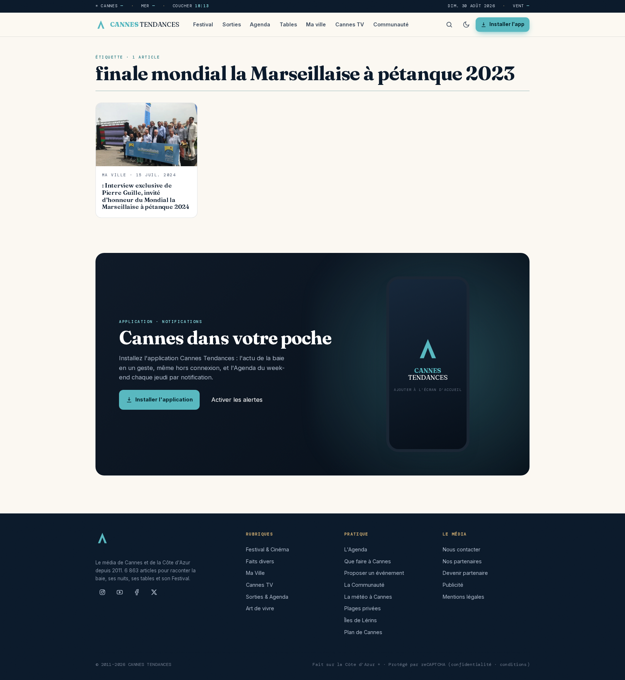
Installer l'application (164, 399)
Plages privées (362, 608)
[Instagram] (102, 595)
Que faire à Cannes (367, 561)
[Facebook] (137, 595)
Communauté (391, 24)
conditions (513, 664)
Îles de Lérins (360, 620)
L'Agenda (355, 549)
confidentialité (471, 664)
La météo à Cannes (368, 597)
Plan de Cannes (363, 632)
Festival (203, 24)
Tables (288, 24)
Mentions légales (463, 597)
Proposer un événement (374, 573)
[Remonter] (610, 670)
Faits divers (260, 561)
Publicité (453, 585)
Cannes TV (349, 24)
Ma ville (316, 24)
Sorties (231, 24)
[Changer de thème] (466, 24)
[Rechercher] (449, 24)
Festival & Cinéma (267, 549)
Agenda (260, 24)
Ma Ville (255, 573)
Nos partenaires (462, 561)
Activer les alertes (237, 399)
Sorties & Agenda (267, 597)
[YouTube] (120, 595)
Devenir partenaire (465, 573)
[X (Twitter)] (154, 595)
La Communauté (364, 585)
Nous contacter (461, 549)
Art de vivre (260, 608)
